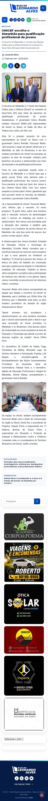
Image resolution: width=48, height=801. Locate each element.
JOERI (30, 798)
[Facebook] (11, 20)
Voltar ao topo (22, 784)
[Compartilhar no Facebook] (10, 65)
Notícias (6, 26)
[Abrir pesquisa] (43, 8)
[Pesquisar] (37, 501)
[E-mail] (19, 20)
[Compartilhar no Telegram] (23, 65)
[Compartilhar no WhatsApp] (4, 65)
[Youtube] (23, 20)
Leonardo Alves (12, 55)
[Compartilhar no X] (17, 65)
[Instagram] (15, 20)
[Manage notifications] (42, 795)
